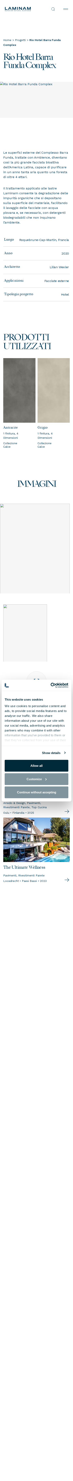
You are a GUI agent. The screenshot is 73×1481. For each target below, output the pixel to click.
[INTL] (20, 9)
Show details (51, 752)
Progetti (20, 40)
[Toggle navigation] (65, 9)
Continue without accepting (36, 792)
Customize (34, 779)
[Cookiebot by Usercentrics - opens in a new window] (51, 685)
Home (7, 40)
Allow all (36, 765)
